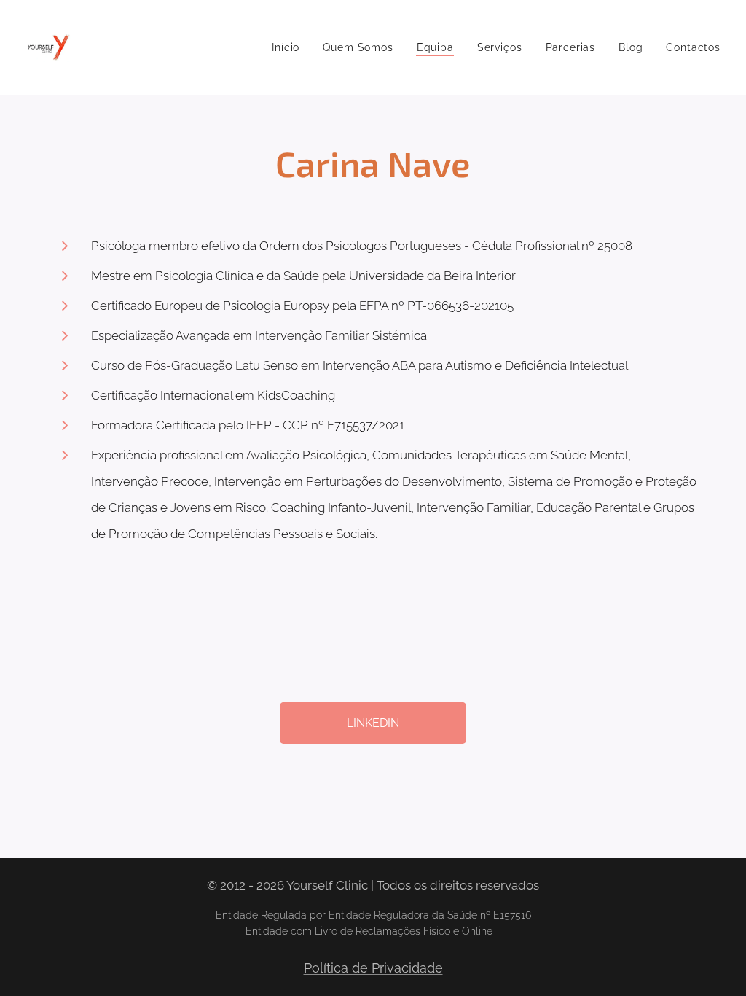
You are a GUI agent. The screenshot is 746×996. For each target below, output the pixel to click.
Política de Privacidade (373, 968)
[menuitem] (289, 47)
